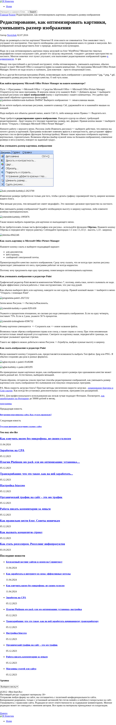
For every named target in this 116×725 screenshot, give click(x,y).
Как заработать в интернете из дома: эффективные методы (38, 574)
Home (9, 6)
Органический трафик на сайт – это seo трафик (31, 497)
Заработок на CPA (12, 450)
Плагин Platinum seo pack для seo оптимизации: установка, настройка (44, 609)
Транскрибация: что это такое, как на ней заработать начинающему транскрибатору (52, 621)
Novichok (12, 35)
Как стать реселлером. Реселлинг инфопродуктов (32, 543)
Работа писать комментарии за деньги (25, 508)
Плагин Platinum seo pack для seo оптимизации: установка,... (40, 462)
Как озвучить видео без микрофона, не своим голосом (35, 438)
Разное (12, 14)
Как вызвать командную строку (21, 532)
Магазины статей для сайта (21, 668)
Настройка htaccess (12, 485)
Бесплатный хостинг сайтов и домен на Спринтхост (34, 562)
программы (6, 403)
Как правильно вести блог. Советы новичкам (30, 520)
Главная (4, 14)
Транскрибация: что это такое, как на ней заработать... (36, 473)
